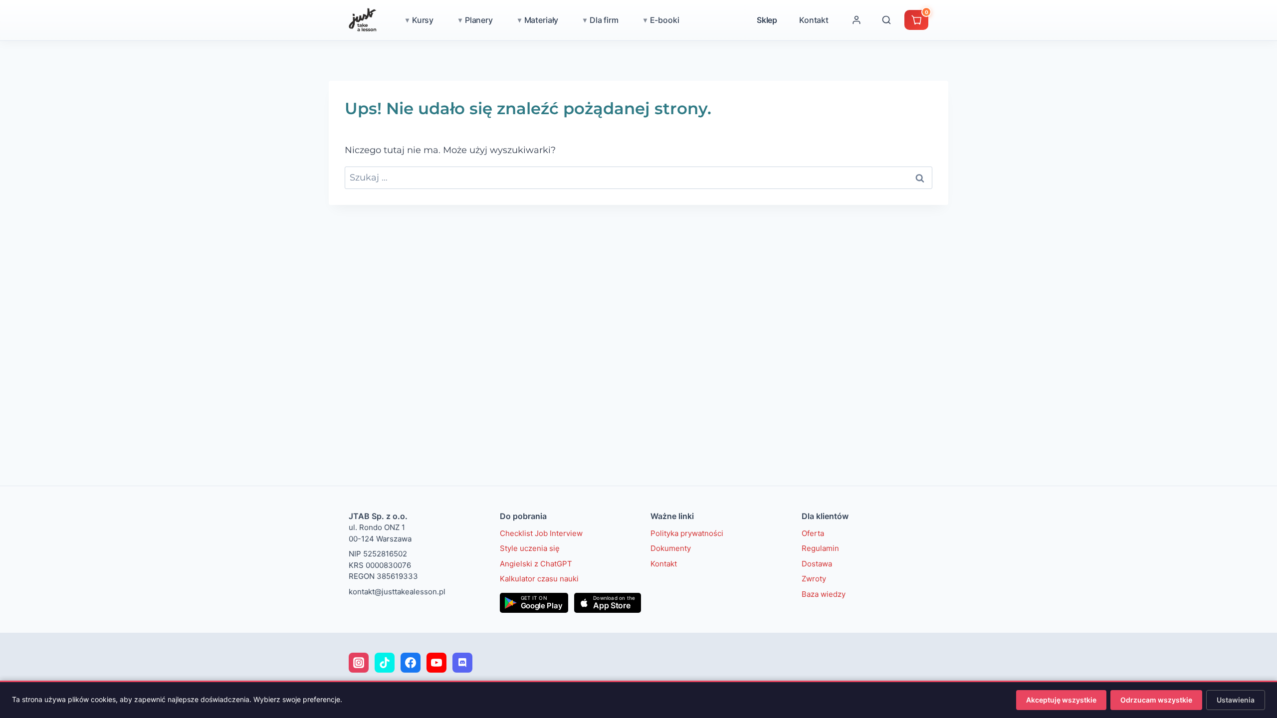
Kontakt (814, 20)
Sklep (767, 20)
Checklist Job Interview (541, 533)
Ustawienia (1236, 700)
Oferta (813, 533)
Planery (479, 20)
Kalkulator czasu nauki (539, 578)
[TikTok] (385, 663)
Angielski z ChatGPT (536, 563)
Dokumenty (670, 548)
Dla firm (604, 20)
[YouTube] (436, 663)
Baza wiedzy (824, 594)
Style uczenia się (530, 548)
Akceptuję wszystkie (1061, 700)
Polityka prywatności (686, 533)
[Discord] (462, 663)
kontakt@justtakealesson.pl (397, 591)
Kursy (422, 20)
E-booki (664, 20)
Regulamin (820, 548)
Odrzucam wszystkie (1156, 700)
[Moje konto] (856, 20)
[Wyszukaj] (886, 20)
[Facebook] (411, 663)
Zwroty (814, 578)
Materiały (541, 20)
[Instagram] (359, 663)
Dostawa (817, 563)
